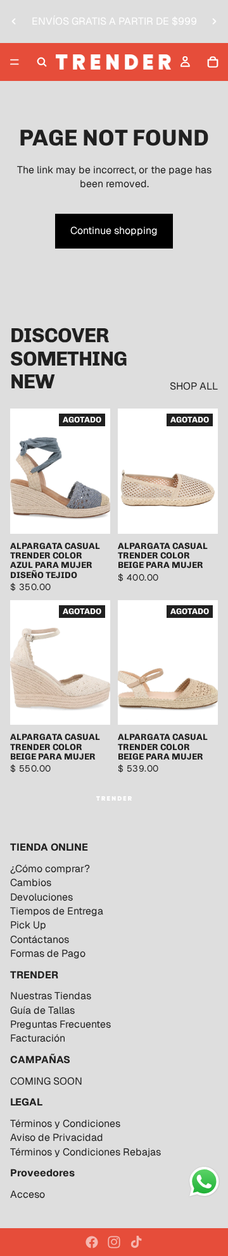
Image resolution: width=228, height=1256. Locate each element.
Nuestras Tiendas (50, 995)
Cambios (30, 882)
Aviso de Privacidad (56, 1137)
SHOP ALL (194, 386)
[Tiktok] (136, 1242)
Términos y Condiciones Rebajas (85, 1152)
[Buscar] (42, 62)
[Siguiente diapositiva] (214, 21)
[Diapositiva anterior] (14, 21)
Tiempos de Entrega (56, 911)
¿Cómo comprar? (50, 868)
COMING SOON (46, 1081)
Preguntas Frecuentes (60, 1024)
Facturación (37, 1038)
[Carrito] (213, 62)
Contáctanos (39, 939)
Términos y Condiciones (65, 1123)
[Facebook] (91, 1242)
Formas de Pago (48, 953)
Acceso (27, 1194)
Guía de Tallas (42, 1010)
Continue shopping (114, 230)
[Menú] (14, 62)
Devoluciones (41, 897)
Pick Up (28, 925)
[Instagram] (114, 1242)
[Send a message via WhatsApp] (204, 1181)
